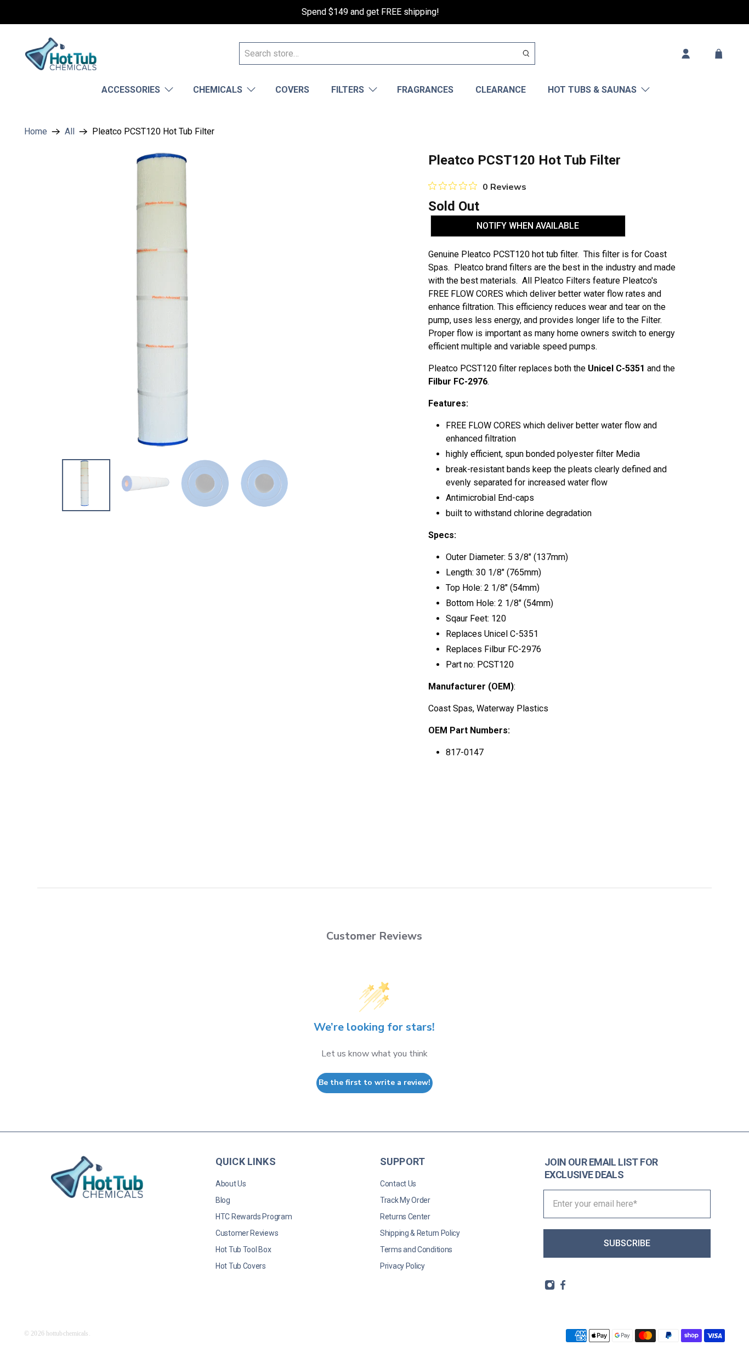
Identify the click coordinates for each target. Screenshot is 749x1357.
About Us (230, 1183)
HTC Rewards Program (253, 1216)
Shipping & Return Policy (420, 1233)
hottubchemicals (67, 1333)
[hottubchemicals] (61, 53)
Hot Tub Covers (240, 1266)
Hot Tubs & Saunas (592, 89)
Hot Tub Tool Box (243, 1249)
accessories (130, 89)
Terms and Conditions (416, 1249)
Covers (292, 89)
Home (35, 131)
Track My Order (405, 1200)
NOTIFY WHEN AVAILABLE (527, 225)
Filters (347, 89)
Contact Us (398, 1183)
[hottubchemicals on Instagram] (549, 1288)
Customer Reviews (246, 1233)
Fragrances (425, 89)
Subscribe (627, 1243)
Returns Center (405, 1216)
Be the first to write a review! (374, 1082)
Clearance (500, 89)
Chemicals (217, 89)
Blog (222, 1200)
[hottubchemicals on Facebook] (563, 1288)
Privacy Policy (402, 1266)
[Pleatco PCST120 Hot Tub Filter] (172, 299)
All (70, 131)
